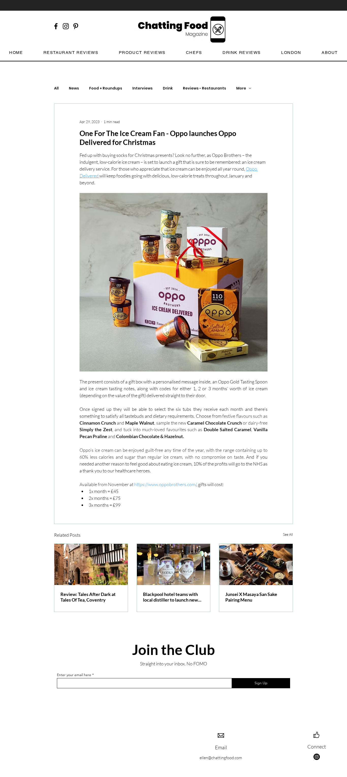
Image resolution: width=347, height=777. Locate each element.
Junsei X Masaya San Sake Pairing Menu (251, 597)
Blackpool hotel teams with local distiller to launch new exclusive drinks (170, 597)
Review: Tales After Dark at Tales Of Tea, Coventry (88, 597)
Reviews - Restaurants (204, 88)
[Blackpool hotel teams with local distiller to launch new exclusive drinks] (173, 564)
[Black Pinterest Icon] (76, 26)
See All (288, 534)
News (74, 88)
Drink (168, 88)
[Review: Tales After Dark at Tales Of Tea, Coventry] (91, 564)
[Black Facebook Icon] (56, 26)
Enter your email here (74, 675)
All (56, 88)
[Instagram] (316, 757)
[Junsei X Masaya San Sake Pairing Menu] (256, 564)
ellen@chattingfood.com (221, 757)
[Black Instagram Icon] (66, 26)
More (241, 88)
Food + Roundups (105, 88)
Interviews (142, 88)
